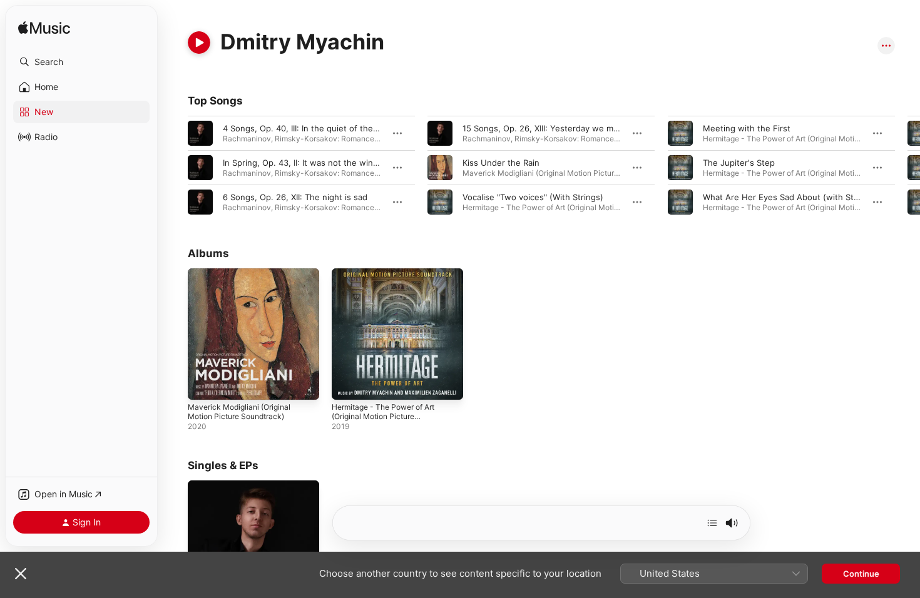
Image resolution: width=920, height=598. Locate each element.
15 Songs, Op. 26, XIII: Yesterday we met (542, 128)
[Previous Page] (175, 167)
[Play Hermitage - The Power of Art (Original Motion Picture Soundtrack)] (347, 384)
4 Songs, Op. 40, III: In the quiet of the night (309, 128)
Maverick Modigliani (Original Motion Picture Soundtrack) (244, 278)
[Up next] (712, 523)
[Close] (20, 573)
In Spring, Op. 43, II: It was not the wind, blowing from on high (344, 163)
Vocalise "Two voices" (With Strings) (533, 197)
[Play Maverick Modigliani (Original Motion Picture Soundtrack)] (203, 384)
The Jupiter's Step (739, 163)
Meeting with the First (746, 128)
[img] (44, 28)
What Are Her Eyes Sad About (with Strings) (789, 197)
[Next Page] (907, 167)
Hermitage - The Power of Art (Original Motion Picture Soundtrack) (390, 283)
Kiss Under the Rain (501, 163)
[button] (81, 62)
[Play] (199, 42)
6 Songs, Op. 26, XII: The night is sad (295, 197)
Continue (861, 574)
